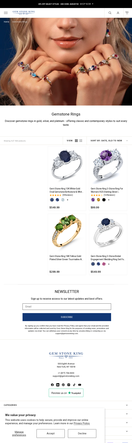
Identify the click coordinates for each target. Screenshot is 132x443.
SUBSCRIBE (67, 317)
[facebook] (52, 385)
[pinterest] (63, 385)
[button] (5, 12)
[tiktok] (74, 385)
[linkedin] (58, 385)
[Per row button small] (81, 141)
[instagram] (69, 385)
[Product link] (67, 165)
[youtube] (80, 385)
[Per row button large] (76, 141)
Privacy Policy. (82, 423)
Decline (82, 433)
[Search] (109, 13)
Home (6, 22)
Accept (51, 433)
